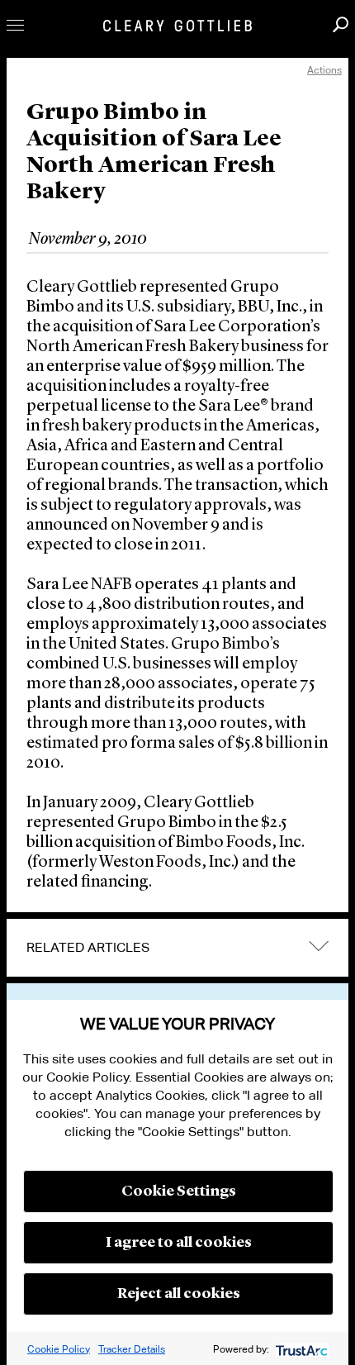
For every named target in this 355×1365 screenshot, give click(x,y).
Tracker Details (131, 1349)
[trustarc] (300, 1349)
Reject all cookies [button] (178, 1294)
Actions (324, 70)
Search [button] (340, 24)
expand (319, 945)
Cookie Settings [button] (178, 1191)
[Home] (177, 25)
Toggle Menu (15, 25)
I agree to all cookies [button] (179, 1242)
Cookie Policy (58, 1349)
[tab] (177, 948)
